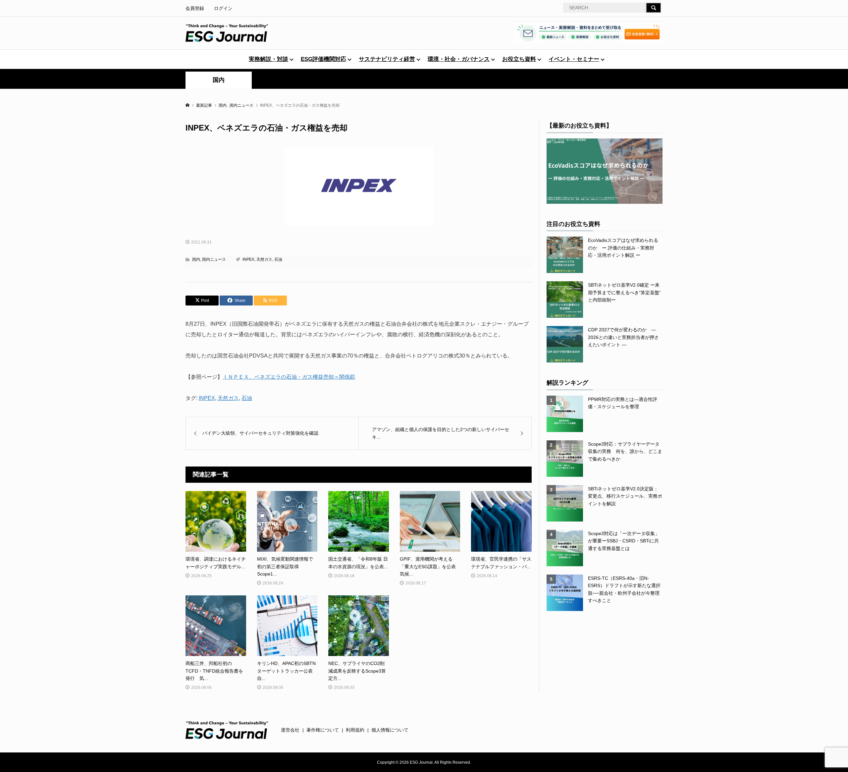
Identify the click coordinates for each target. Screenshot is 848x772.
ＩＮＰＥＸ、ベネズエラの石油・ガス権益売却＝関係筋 (289, 377)
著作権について (322, 730)
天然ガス (264, 259)
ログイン (223, 8)
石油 (278, 259)
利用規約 (355, 730)
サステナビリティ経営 (387, 59)
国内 (219, 80)
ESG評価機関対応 (323, 59)
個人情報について (389, 730)
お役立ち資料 (519, 59)
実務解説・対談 (268, 59)
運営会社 (290, 730)
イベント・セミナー (574, 59)
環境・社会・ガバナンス (459, 59)
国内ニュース (214, 259)
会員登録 (195, 8)
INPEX (248, 259)
